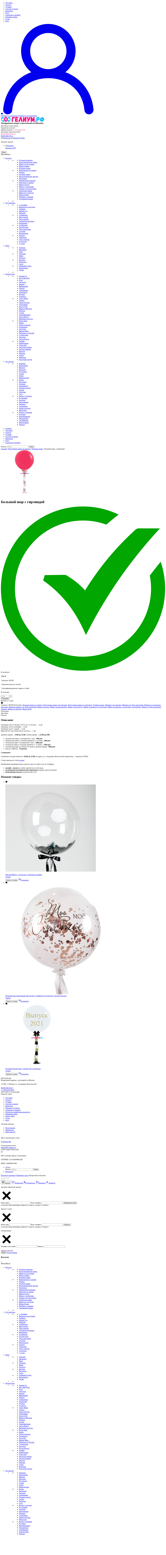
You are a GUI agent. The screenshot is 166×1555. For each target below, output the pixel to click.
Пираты (22, 311)
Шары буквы (24, 195)
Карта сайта (10, 1116)
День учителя (24, 240)
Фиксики (22, 357)
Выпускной (23, 217)
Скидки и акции (11, 9)
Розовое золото (25, 388)
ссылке (21, 760)
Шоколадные (24, 378)
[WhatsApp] (6, 138)
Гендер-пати (23, 227)
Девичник (23, 237)
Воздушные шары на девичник (80, 705)
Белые (21, 380)
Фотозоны (23, 179)
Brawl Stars (23, 321)
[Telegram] (15, 138)
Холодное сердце (25, 360)
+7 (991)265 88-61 (7, 1090)
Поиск (31, 447)
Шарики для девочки (113, 705)
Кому (7, 246)
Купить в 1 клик (11, 880)
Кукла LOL (23, 307)
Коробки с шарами (26, 197)
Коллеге (22, 260)
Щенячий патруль (26, 319)
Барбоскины (23, 343)
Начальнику (23, 268)
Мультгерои (10, 274)
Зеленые (22, 384)
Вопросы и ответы (12, 1108)
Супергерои (23, 335)
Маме (21, 256)
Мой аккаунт (10, 1132)
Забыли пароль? (7, 1250)
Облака (22, 172)
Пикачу (22, 288)
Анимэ (21, 301)
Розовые (22, 404)
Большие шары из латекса (32, 705)
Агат (21, 394)
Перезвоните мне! (70, 1203)
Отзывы (8, 7)
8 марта (22, 235)
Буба (21, 280)
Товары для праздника (27, 189)
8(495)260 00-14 (7, 136)
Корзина (9, 1172)
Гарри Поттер (24, 303)
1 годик (22, 244)
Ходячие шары (24, 174)
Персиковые (23, 402)
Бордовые (23, 382)
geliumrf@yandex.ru (8, 134)
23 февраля (23, 225)
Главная (8, 428)
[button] (5, 154)
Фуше (21, 376)
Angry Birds (23, 298)
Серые (21, 374)
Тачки (21, 355)
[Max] (22, 138)
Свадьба (22, 231)
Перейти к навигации (9, 116)
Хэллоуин (23, 242)
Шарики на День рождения (132, 705)
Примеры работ (11, 17)
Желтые (22, 368)
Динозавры (23, 305)
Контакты (9, 11)
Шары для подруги (75, 707)
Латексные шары (25, 191)
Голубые (22, 414)
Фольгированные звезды (28, 176)
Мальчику (23, 250)
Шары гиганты (43, 707)
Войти (4, 1253)
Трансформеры (24, 315)
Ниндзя (22, 351)
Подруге (22, 258)
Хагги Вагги (24, 317)
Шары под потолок (26, 193)
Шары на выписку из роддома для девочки (124, 707)
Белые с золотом (25, 396)
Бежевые (22, 364)
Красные (22, 370)
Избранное (9, 1130)
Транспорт (23, 292)
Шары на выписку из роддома (95, 707)
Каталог (8, 158)
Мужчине (22, 262)
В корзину (5, 698)
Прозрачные (23, 418)
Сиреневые (23, 406)
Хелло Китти (24, 339)
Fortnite (22, 341)
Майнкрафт (23, 286)
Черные (22, 425)
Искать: (4, 447)
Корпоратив (23, 233)
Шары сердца (24, 185)
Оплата (8, 5)
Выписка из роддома (27, 207)
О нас (7, 19)
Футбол (22, 294)
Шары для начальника (58, 707)
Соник (21, 313)
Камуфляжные (24, 416)
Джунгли (22, 282)
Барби (21, 323)
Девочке (22, 248)
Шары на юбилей (14, 709)
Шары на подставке (26, 164)
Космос (22, 284)
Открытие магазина (26, 221)
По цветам (9, 362)
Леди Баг (22, 329)
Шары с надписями (26, 187)
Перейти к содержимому (27, 116)
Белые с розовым (25, 412)
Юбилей (22, 213)
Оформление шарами (27, 181)
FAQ (7, 13)
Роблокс (22, 353)
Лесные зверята (25, 349)
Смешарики (23, 290)
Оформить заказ (22, 1175)
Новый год (23, 211)
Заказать (67, 1225)
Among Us (23, 276)
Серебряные (23, 421)
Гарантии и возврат (13, 15)
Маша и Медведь (25, 309)
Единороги (23, 327)
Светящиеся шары (26, 199)
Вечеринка (23, 223)
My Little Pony (24, 278)
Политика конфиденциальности (17, 1112)
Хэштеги (22, 296)
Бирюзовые (23, 366)
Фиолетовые (24, 423)
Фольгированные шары (28, 162)
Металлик (23, 410)
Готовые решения (26, 160)
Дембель (22, 209)
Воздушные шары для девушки (55, 705)
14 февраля (23, 215)
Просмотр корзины (8, 1175)
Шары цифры (24, 166)
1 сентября (23, 205)
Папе (21, 252)
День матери (24, 219)
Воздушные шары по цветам (19, 449)
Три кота (22, 337)
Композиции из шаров (27, 170)
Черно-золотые (24, 408)
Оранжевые (23, 386)
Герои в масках (25, 325)
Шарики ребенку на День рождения (22, 707)
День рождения (25, 229)
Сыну (21, 264)
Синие (21, 390)
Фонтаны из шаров (26, 183)
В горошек (23, 398)
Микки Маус (24, 331)
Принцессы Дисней (26, 333)
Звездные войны (25, 347)
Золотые (22, 400)
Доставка (9, 3)
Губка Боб (23, 345)
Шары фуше (27, 709)
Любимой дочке (25, 266)
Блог (7, 21)
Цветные (22, 392)
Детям (21, 270)
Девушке (22, 254)
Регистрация (10, 1128)
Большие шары (24, 168)
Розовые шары (37, 449)
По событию (10, 203)
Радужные (23, 372)
